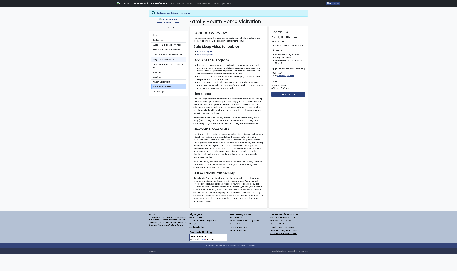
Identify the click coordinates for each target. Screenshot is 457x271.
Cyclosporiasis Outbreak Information (173, 13)
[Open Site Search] (333, 3)
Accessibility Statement (298, 251)
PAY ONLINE (288, 94)
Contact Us (157, 40)
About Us (156, 77)
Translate (210, 239)
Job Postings (158, 91)
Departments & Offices (181, 3)
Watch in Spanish (205, 54)
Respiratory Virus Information (166, 49)
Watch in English (204, 51)
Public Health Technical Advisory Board (167, 66)
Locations (156, 72)
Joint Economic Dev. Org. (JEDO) (203, 220)
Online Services (203, 3)
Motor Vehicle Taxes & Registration (245, 220)
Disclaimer (279, 251)
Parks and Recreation (239, 227)
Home (155, 35)
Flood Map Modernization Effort (283, 217)
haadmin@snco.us (285, 75)
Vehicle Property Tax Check (282, 227)
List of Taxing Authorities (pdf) (283, 234)
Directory (153, 251)
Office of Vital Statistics (280, 224)
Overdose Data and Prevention (166, 45)
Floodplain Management (200, 224)
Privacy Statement (161, 82)
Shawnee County (156, 3)
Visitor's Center (175, 225)
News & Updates (221, 3)
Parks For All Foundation (280, 220)
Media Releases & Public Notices (167, 54)
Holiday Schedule (196, 227)
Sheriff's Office (236, 224)
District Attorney (196, 217)
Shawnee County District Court (283, 230)
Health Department (238, 230)
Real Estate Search (238, 217)
